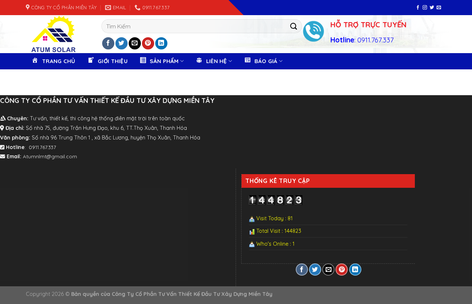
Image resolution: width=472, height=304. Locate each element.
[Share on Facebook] (108, 43)
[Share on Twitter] (121, 43)
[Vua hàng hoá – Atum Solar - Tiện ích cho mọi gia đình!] (51, 34)
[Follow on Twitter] (432, 7)
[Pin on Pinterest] (148, 43)
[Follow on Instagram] (425, 7)
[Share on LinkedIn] (161, 43)
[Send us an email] (439, 7)
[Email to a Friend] (135, 43)
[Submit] (293, 26)
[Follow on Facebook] (418, 7)
